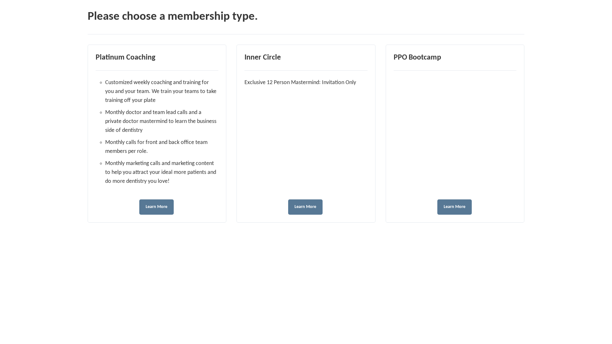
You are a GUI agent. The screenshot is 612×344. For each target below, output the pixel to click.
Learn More (156, 206)
